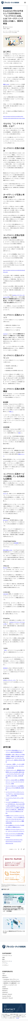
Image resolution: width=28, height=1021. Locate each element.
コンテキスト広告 (15, 31)
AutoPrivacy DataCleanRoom (11, 981)
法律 (3, 957)
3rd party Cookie (7, 32)
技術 (3, 959)
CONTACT (5, 992)
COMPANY (5, 988)
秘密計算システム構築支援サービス (12, 983)
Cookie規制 (14, 32)
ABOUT (4, 975)
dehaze (25, 3)
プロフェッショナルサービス (10, 985)
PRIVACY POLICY (7, 994)
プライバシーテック (10, 884)
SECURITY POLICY (7, 998)
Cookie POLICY (6, 996)
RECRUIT (5, 990)
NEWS (4, 987)
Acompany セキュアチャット (11, 979)
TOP (3, 973)
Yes (17, 1018)
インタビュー (5, 965)
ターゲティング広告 (7, 31)
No (18, 1018)
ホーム (4, 884)
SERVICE (4, 977)
